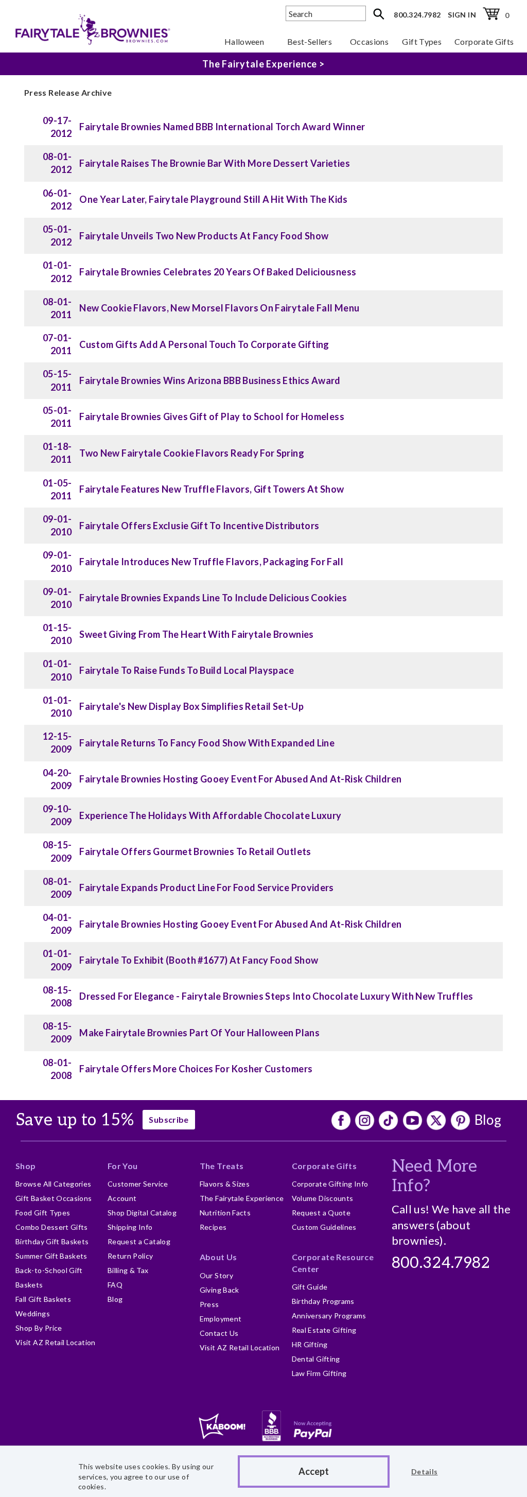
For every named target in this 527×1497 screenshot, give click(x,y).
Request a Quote (321, 1212)
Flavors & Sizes (225, 1183)
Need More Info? (435, 1176)
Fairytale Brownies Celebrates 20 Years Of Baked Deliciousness (217, 271)
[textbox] (326, 13)
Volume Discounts (323, 1198)
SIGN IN (462, 14)
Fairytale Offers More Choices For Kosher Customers (195, 1068)
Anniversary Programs (329, 1315)
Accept (313, 1471)
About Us (218, 1257)
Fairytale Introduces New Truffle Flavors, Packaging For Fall (211, 561)
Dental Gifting (316, 1358)
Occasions (369, 41)
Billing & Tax (128, 1270)
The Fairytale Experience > (263, 63)
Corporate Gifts (484, 41)
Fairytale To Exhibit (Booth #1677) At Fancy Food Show (198, 960)
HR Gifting (310, 1344)
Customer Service (138, 1183)
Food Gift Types (42, 1212)
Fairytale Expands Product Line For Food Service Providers (206, 887)
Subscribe (168, 1119)
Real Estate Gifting (324, 1330)
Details (424, 1471)
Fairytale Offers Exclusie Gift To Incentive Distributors (199, 525)
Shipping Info (130, 1227)
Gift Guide (310, 1286)
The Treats (222, 1166)
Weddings (32, 1313)
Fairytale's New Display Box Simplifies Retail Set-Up (191, 706)
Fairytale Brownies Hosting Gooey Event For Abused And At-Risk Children (240, 779)
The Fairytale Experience (242, 1198)
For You (123, 1166)
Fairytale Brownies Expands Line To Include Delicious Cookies (213, 597)
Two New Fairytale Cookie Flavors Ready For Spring (191, 453)
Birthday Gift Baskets (52, 1241)
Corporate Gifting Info (330, 1183)
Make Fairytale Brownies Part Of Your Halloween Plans (199, 1032)
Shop (25, 1166)
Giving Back (219, 1289)
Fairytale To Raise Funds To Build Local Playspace (186, 670)
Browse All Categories (53, 1183)
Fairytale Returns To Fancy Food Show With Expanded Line (207, 742)
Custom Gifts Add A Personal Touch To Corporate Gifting (204, 344)
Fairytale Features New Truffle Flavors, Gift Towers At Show (211, 489)
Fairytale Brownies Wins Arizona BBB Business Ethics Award (210, 380)
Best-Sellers (309, 41)
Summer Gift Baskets (51, 1255)
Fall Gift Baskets (43, 1299)
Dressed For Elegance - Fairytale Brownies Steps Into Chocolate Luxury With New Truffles (276, 996)
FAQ (115, 1284)
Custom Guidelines (324, 1227)
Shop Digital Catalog (142, 1212)
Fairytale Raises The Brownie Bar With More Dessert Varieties (214, 163)
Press (209, 1304)
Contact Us (219, 1333)
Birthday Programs (323, 1301)
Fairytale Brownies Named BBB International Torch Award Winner (222, 126)
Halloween (244, 41)
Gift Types (422, 41)
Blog (488, 1119)
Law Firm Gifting (319, 1373)
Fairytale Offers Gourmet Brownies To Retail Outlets (195, 851)
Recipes (213, 1227)
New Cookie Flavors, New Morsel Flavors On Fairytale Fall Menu (219, 308)
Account (122, 1198)
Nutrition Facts (225, 1212)
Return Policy (130, 1255)
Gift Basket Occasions (53, 1198)
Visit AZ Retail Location (55, 1342)
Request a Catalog (139, 1241)
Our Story (216, 1275)
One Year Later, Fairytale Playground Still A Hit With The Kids (213, 199)
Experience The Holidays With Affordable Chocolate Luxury (210, 815)
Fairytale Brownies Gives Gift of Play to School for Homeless (211, 416)
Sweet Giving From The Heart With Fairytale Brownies (196, 634)
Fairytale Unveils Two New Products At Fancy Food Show (203, 235)
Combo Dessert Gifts (51, 1227)
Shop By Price (38, 1328)
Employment (221, 1318)
